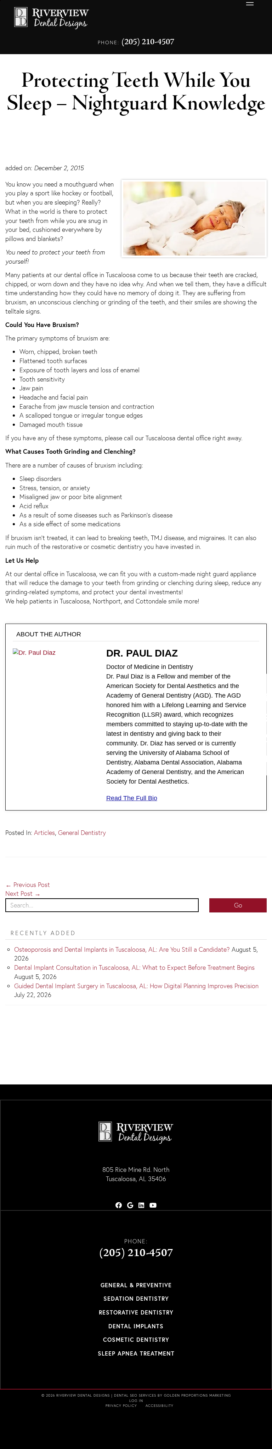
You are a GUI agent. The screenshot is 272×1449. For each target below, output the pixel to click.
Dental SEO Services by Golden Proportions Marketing (172, 1395)
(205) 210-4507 (147, 42)
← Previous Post (27, 885)
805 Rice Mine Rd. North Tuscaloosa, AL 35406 (136, 1174)
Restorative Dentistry (136, 1312)
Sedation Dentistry (136, 1298)
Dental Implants (136, 1326)
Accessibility (160, 1405)
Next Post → (23, 893)
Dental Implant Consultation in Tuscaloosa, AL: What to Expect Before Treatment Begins (134, 967)
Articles (44, 833)
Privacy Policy (121, 1405)
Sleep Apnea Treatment (136, 1353)
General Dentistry (82, 833)
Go (238, 905)
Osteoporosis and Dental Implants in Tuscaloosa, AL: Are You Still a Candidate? (122, 949)
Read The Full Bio (131, 798)
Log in (136, 1400)
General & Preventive (136, 1285)
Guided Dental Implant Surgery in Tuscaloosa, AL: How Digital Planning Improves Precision (136, 986)
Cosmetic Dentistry (136, 1339)
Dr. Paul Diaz (142, 653)
